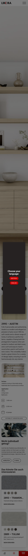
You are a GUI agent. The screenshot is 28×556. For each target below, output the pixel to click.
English (14, 283)
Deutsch (14, 278)
